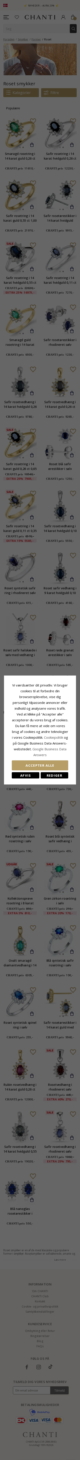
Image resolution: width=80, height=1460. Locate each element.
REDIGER (54, 775)
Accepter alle (40, 765)
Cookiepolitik (53, 737)
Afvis (25, 775)
